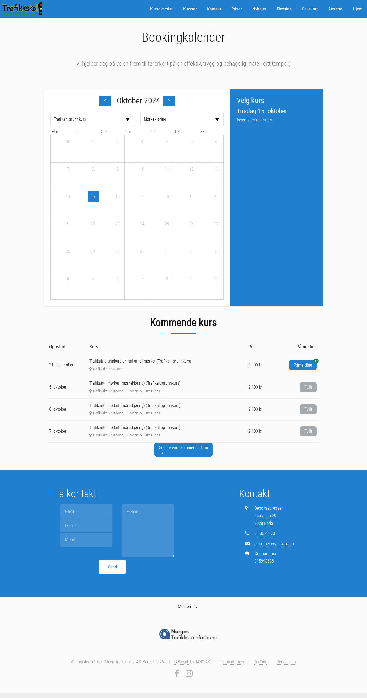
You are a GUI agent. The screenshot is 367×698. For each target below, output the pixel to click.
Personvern (286, 662)
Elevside (284, 9)
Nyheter (259, 9)
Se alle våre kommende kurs (183, 447)
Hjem (357, 9)
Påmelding (305, 364)
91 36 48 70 (264, 533)
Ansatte (335, 9)
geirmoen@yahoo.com (274, 543)
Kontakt (214, 9)
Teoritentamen (232, 662)
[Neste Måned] (169, 101)
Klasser (190, 9)
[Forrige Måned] (105, 101)
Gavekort (310, 9)
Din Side (260, 662)
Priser (236, 9)
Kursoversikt (161, 9)
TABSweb (181, 662)
